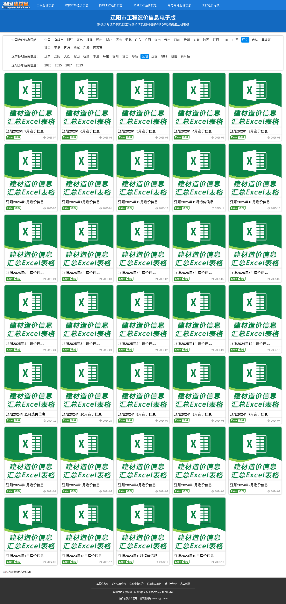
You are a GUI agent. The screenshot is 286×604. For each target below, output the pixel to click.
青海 (67, 47)
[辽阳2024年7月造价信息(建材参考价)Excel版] (255, 382)
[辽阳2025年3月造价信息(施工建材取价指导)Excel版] (87, 311)
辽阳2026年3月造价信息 (249, 131)
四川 (177, 40)
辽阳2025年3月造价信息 (81, 344)
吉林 (255, 40)
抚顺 (86, 56)
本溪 (96, 56)
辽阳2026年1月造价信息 (81, 202)
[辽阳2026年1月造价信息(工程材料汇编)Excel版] (87, 170)
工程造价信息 (45, 5)
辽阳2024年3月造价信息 (193, 485)
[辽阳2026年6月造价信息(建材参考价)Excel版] (87, 99)
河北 (128, 40)
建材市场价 (171, 583)
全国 (47, 40)
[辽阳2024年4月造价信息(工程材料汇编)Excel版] (143, 453)
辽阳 (145, 56)
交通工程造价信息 (145, 5)
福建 (89, 40)
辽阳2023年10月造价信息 (194, 556)
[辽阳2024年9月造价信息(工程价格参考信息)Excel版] (143, 382)
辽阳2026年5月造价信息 (137, 131)
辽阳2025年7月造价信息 (137, 273)
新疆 (86, 47)
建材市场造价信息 (76, 5)
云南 (167, 40)
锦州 (115, 56)
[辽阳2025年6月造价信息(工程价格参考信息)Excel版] (199, 241)
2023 (79, 65)
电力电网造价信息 (179, 5)
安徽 (196, 40)
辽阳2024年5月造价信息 (81, 485)
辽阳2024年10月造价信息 (82, 414)
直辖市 (58, 40)
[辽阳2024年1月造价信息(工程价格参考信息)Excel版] (30, 524)
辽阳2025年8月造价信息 (81, 273)
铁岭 (164, 56)
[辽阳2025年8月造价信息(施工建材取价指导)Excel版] (87, 241)
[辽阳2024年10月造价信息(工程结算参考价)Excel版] (87, 382)
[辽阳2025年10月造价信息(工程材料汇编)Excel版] (255, 170)
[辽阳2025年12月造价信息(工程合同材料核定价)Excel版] (143, 170)
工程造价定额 (210, 5)
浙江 (70, 40)
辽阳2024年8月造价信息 (193, 414)
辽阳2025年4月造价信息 (25, 344)
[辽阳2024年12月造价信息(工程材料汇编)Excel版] (255, 311)
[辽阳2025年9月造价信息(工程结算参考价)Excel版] (30, 241)
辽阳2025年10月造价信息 (250, 202)
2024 (68, 65)
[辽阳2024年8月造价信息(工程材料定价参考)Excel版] (199, 382)
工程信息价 (102, 583)
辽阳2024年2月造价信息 (249, 485)
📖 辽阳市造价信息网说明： (17, 572)
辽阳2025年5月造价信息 (249, 273)
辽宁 (245, 40)
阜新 (135, 56)
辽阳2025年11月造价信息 (193, 202)
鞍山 (77, 56)
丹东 (106, 56)
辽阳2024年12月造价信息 (250, 344)
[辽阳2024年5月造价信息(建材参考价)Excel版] (87, 453)
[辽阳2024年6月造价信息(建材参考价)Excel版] (30, 453)
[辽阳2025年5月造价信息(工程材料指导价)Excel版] (255, 241)
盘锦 (154, 56)
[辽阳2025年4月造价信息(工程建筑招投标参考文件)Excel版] (30, 311)
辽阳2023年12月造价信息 (82, 556)
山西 (235, 40)
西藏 (77, 47)
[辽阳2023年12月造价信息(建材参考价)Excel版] (87, 524)
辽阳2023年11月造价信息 (137, 556)
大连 (67, 56)
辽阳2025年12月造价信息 (138, 202)
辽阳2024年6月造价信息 (25, 485)
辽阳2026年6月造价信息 (81, 131)
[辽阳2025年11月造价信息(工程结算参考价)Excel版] (199, 170)
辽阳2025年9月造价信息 (25, 273)
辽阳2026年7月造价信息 (25, 131)
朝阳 (174, 56)
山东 (226, 40)
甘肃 (47, 47)
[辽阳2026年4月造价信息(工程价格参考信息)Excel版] (199, 99)
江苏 (80, 40)
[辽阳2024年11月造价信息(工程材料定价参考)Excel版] (30, 382)
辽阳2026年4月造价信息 (193, 131)
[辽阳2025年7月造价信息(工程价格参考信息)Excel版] (143, 241)
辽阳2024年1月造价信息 (25, 556)
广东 (138, 40)
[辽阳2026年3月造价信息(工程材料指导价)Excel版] (255, 99)
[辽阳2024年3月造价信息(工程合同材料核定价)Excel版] (199, 453)
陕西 (206, 40)
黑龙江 (266, 40)
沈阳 (57, 56)
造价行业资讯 (154, 583)
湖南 (99, 40)
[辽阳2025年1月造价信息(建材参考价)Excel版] (199, 311)
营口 (125, 56)
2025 (58, 65)
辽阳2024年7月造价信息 (249, 414)
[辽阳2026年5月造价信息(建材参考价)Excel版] (143, 99)
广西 (148, 40)
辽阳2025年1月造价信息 (193, 344)
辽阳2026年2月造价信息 (25, 202)
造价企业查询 (137, 583)
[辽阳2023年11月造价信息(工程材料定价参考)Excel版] (143, 524)
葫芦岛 (185, 56)
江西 (216, 40)
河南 (119, 40)
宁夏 (57, 47)
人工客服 (185, 583)
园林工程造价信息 (111, 5)
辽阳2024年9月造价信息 (137, 414)
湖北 (109, 40)
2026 (47, 65)
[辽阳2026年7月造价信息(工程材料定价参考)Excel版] (30, 99)
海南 (157, 40)
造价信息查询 (119, 583)
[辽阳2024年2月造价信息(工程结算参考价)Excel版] (255, 453)
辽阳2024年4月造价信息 (137, 485)
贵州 (187, 40)
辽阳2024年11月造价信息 (25, 414)
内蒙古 (97, 47)
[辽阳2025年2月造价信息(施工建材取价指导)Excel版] (143, 311)
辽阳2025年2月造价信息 (137, 344)
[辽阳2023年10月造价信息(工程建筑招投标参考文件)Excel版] (199, 524)
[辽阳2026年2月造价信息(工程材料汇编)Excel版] (30, 170)
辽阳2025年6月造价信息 (193, 273)
